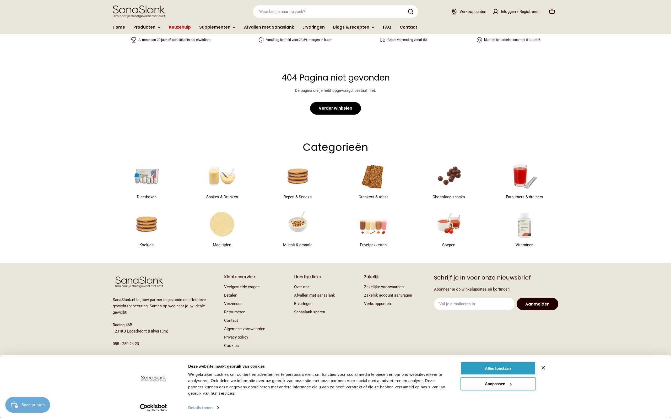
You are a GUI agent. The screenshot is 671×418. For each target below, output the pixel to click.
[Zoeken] (411, 11)
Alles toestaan (498, 368)
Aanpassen (495, 383)
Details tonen (200, 407)
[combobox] (335, 11)
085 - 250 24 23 (126, 343)
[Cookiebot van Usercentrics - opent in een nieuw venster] (153, 408)
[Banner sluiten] (543, 368)
